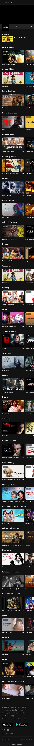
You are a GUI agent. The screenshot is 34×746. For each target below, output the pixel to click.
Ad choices (6, 716)
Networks (13, 710)
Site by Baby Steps (26, 739)
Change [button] (11, 733)
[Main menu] (31, 2)
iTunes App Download (7, 725)
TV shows (5, 710)
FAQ (12, 716)
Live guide (5, 707)
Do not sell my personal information (14, 719)
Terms (21, 710)
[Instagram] (3, 729)
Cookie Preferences (17, 744)
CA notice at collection (20, 713)
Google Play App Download (21, 725)
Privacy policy (6, 713)
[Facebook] (8, 729)
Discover (14, 707)
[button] (17, 39)
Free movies (22, 707)
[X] (12, 729)
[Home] (7, 2)
